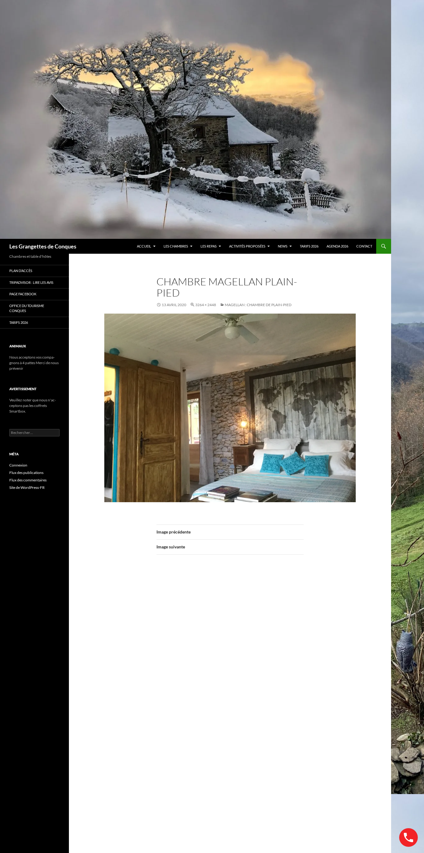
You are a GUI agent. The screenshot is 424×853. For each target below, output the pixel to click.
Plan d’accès (20, 271)
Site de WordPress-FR (27, 487)
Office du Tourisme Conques (26, 308)
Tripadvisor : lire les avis (31, 282)
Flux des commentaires (28, 480)
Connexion (18, 465)
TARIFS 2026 (309, 246)
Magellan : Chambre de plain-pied (258, 304)
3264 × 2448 (205, 304)
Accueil (144, 246)
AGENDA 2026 (337, 246)
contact (364, 246)
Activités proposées (247, 246)
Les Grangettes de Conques (42, 246)
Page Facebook (22, 294)
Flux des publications (26, 472)
